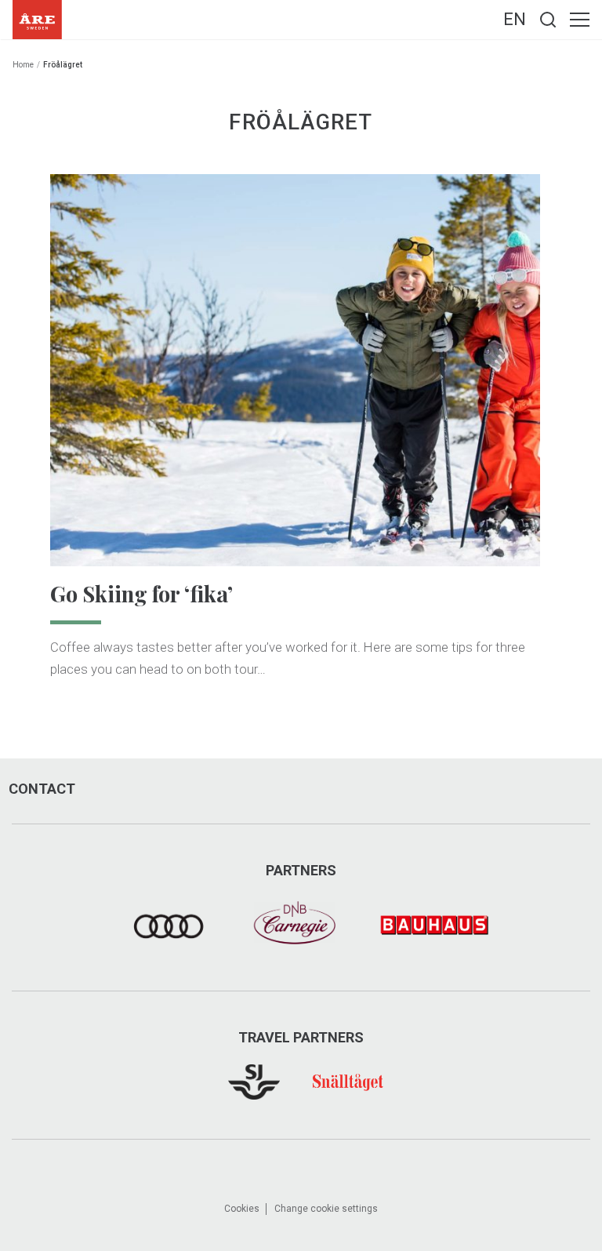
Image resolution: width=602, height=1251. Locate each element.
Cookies (241, 1208)
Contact (42, 789)
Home (23, 64)
